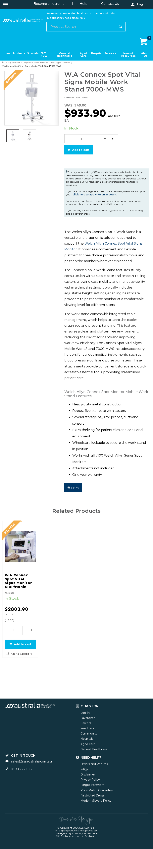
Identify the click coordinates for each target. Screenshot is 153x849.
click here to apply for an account (94, 194)
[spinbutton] (81, 138)
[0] (143, 42)
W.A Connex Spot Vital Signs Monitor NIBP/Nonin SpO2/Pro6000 (19, 581)
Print (75, 488)
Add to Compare (21, 653)
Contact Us (110, 4)
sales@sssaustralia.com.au (31, 761)
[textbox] (81, 27)
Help (83, 4)
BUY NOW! (44, 55)
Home (7, 53)
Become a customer (50, 4)
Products (19, 53)
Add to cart (80, 150)
